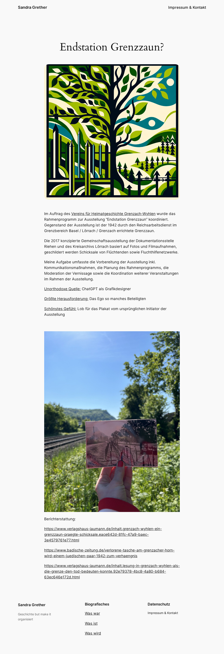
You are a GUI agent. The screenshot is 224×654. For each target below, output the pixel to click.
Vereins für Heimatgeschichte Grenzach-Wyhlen (113, 214)
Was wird (93, 633)
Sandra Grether (32, 7)
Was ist (91, 623)
